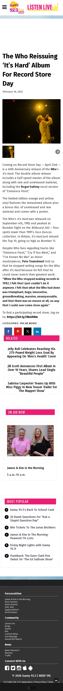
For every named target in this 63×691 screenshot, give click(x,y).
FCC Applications (25, 682)
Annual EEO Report (13, 639)
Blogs (7, 626)
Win (6, 631)
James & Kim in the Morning (25, 468)
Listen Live (10, 623)
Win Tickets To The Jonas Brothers (33, 527)
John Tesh (9, 607)
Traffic (8, 655)
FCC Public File (10, 682)
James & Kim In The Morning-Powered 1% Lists (29, 536)
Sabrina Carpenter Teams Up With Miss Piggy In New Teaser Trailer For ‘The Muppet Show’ (31, 387)
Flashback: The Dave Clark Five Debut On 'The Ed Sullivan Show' (31, 557)
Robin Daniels (11, 604)
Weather (9, 653)
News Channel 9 (12, 650)
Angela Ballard (12, 610)
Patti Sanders (11, 602)
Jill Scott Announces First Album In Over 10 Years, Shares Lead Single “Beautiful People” (32, 369)
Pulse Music (28, 323)
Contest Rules (11, 634)
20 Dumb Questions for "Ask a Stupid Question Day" (30, 518)
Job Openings (11, 636)
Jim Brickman (11, 612)
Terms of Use (53, 682)
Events (8, 629)
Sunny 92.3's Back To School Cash (32, 510)
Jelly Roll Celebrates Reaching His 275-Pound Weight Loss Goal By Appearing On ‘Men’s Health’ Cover (31, 352)
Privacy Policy (40, 682)
